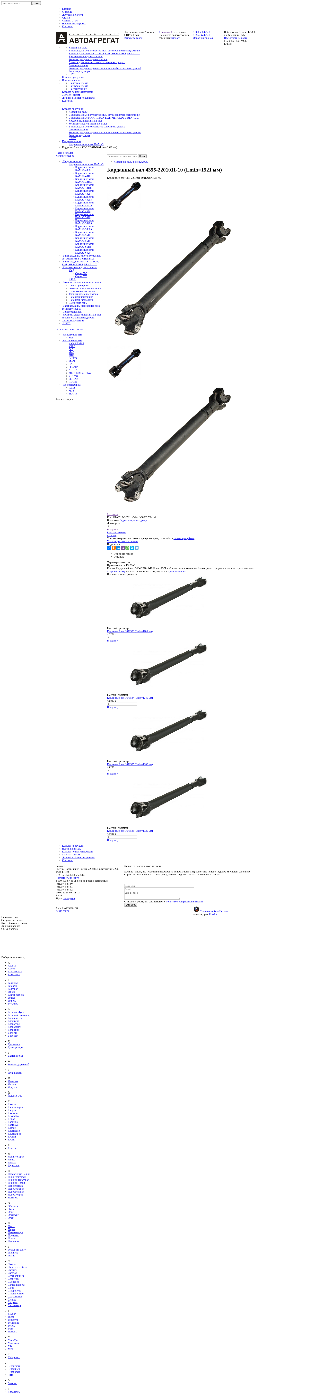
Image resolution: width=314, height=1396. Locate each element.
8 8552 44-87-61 (201, 35)
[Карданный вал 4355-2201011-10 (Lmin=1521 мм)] (124, 212)
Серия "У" (81, 276)
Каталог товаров (65, 155)
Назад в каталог (64, 152)
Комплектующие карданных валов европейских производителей (105, 132)
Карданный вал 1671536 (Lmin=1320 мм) (130, 830)
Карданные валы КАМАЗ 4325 (84, 192)
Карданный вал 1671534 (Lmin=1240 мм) (130, 697)
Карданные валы (78, 111)
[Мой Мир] (118, 548)
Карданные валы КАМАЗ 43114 (84, 180)
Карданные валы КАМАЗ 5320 (84, 216)
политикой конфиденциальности (184, 901)
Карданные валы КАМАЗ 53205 (84, 222)
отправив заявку (116, 571)
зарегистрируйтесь (184, 538)
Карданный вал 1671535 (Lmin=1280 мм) (130, 764)
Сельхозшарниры (78, 129)
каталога (175, 38)
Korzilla (213, 914)
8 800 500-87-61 (201, 32)
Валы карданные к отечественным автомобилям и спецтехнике (104, 114)
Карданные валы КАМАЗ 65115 (84, 245)
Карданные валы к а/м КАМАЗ (86, 144)
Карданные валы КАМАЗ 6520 (84, 251)
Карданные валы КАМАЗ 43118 (84, 186)
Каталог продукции (73, 108)
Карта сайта (62, 910)
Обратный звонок (203, 38)
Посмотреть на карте (235, 38)
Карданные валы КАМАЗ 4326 (84, 210)
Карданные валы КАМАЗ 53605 (84, 227)
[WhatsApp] (127, 548)
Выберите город (133, 38)
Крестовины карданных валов (86, 120)
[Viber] (123, 548)
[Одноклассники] (114, 548)
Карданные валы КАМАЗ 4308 (84, 169)
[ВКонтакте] (109, 548)
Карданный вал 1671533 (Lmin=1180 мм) (130, 631)
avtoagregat (69, 898)
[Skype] (132, 548)
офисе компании (177, 571)
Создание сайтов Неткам (214, 911)
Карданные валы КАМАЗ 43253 (84, 198)
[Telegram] (137, 548)
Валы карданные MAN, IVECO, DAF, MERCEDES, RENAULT (104, 117)
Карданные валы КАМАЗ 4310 (84, 174)
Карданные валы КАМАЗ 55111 (84, 239)
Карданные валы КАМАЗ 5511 (84, 233)
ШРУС (72, 138)
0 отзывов (112, 514)
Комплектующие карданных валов (88, 123)
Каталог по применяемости (71, 329)
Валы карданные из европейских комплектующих (97, 126)
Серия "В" (81, 273)
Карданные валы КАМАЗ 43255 (84, 204)
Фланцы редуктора (79, 135)
